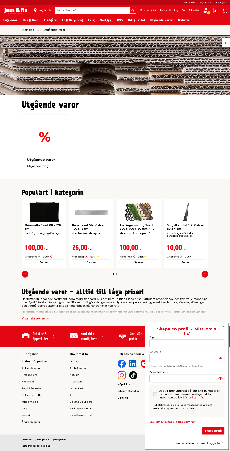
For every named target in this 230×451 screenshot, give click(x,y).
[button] (113, 274)
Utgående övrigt (38, 166)
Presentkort (190, 2)
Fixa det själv (148, 10)
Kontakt (26, 415)
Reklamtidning (169, 10)
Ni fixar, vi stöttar (32, 395)
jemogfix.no (42, 440)
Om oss (74, 361)
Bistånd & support (81, 401)
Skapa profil (213, 430)
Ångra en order (31, 422)
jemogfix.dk (59, 440)
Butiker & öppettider (34, 361)
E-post (153, 337)
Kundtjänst (221, 2)
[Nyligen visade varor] (226, 42)
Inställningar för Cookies (36, 446)
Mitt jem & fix (30, 401)
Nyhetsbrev (206, 2)
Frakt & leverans (31, 388)
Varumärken (77, 388)
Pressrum (76, 381)
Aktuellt (74, 374)
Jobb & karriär (190, 10)
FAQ (24, 408)
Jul (71, 395)
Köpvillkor (28, 381)
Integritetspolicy (128, 391)
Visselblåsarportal (81, 415)
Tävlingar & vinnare (81, 408)
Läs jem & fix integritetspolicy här (172, 421)
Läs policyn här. (193, 397)
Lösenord (155, 351)
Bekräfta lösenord (160, 372)
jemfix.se (27, 440)
